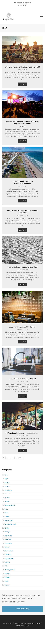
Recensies (8, 543)
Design (7, 498)
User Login (23, 5)
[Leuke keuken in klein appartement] (22, 374)
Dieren (7, 501)
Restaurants (9, 551)
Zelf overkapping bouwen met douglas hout (22, 433)
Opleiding (8, 539)
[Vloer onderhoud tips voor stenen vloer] (22, 262)
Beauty (7, 482)
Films (6, 513)
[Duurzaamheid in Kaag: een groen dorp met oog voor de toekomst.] (22, 116)
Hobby (7, 528)
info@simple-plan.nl (22, 626)
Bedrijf (7, 486)
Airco (6, 475)
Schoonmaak (9, 558)
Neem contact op (22, 609)
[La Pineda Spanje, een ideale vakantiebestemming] (22, 176)
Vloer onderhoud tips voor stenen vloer (22, 267)
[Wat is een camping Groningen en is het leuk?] (22, 62)
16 (20, 458)
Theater (7, 562)
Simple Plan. (13, 623)
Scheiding (8, 555)
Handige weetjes (10, 524)
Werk (6, 581)
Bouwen (7, 494)
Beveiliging (8, 490)
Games (7, 517)
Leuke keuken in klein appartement (22, 379)
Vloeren (7, 577)
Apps (6, 479)
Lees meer (22, 84)
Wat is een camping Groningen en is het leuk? (22, 67)
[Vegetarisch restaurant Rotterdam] (22, 322)
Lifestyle (7, 532)
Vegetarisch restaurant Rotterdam (22, 327)
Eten (6, 509)
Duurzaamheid (10, 505)
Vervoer (7, 573)
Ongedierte (8, 536)
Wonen (7, 585)
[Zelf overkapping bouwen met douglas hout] (22, 428)
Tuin (6, 566)
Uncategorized (9, 570)
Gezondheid (9, 520)
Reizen (7, 547)
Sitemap (38, 623)
